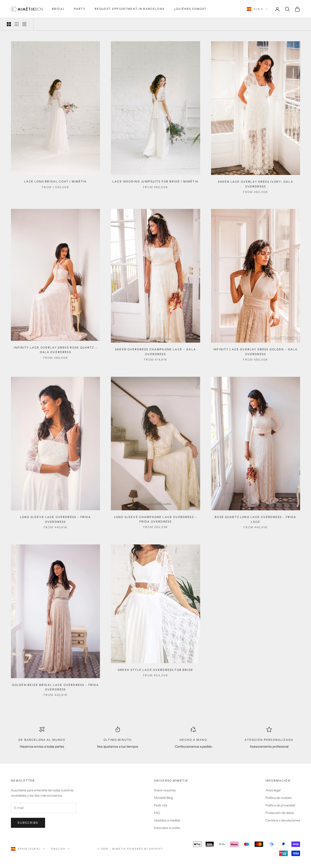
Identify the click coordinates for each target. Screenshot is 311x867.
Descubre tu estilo (167, 828)
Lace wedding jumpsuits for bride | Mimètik (155, 181)
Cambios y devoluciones (282, 820)
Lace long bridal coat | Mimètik (55, 181)
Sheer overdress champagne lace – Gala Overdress (155, 352)
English (58, 848)
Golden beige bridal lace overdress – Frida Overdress (55, 687)
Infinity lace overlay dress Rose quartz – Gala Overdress (55, 350)
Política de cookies (278, 798)
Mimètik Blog (163, 798)
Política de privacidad (280, 805)
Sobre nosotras (165, 790)
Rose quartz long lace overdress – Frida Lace (255, 519)
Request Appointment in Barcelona (130, 8)
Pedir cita (160, 805)
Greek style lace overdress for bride (155, 670)
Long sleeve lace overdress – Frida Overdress (55, 519)
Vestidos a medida (167, 820)
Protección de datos (279, 813)
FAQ (157, 813)
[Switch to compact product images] (24, 24)
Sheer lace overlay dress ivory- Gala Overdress (255, 184)
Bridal (58, 8)
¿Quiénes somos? (190, 8)
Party (80, 8)
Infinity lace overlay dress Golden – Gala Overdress (255, 352)
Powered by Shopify (145, 848)
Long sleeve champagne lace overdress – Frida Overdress (155, 519)
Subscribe (28, 822)
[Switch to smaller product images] (17, 24)
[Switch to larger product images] (9, 24)
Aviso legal (272, 790)
